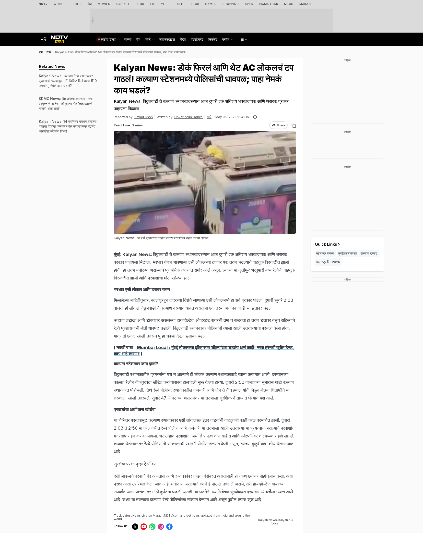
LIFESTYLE (158, 4)
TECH (195, 4)
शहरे (209, 117)
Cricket (123, 4)
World (59, 4)
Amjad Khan (143, 117)
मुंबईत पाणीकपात (347, 253)
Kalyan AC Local (282, 521)
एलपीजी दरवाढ (369, 253)
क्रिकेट (212, 39)
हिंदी (90, 4)
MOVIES (104, 4)
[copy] (293, 125)
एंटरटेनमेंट (197, 39)
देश (138, 39)
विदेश (183, 39)
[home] (59, 38)
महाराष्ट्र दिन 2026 (328, 262)
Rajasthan (268, 4)
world (118, 519)
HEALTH (179, 4)
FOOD (140, 4)
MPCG (289, 4)
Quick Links (326, 244)
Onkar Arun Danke (188, 117)
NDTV (43, 4)
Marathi (306, 4)
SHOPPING (231, 4)
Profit (76, 4)
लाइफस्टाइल (167, 39)
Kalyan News (267, 520)
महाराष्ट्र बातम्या (325, 253)
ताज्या (127, 39)
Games (211, 4)
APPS (249, 4)
